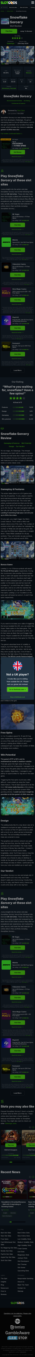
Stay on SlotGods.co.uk (17, 697)
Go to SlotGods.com (16, 689)
